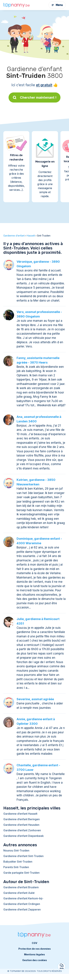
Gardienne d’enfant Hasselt (20, 813)
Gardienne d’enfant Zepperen (22, 909)
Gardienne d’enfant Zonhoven (22, 830)
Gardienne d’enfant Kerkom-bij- (23, 898)
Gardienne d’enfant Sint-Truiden (23, 856)
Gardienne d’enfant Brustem (21, 887)
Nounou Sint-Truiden (16, 850)
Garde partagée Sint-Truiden (21, 872)
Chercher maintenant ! (38, 97)
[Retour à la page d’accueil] (16, 5)
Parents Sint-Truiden (16, 867)
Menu (59, 5)
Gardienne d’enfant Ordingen (21, 904)
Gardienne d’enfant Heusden (21, 824)
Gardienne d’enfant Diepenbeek (23, 836)
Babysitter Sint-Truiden (17, 861)
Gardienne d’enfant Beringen (21, 819)
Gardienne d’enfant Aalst (18, 893)
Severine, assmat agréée (35, 699)
